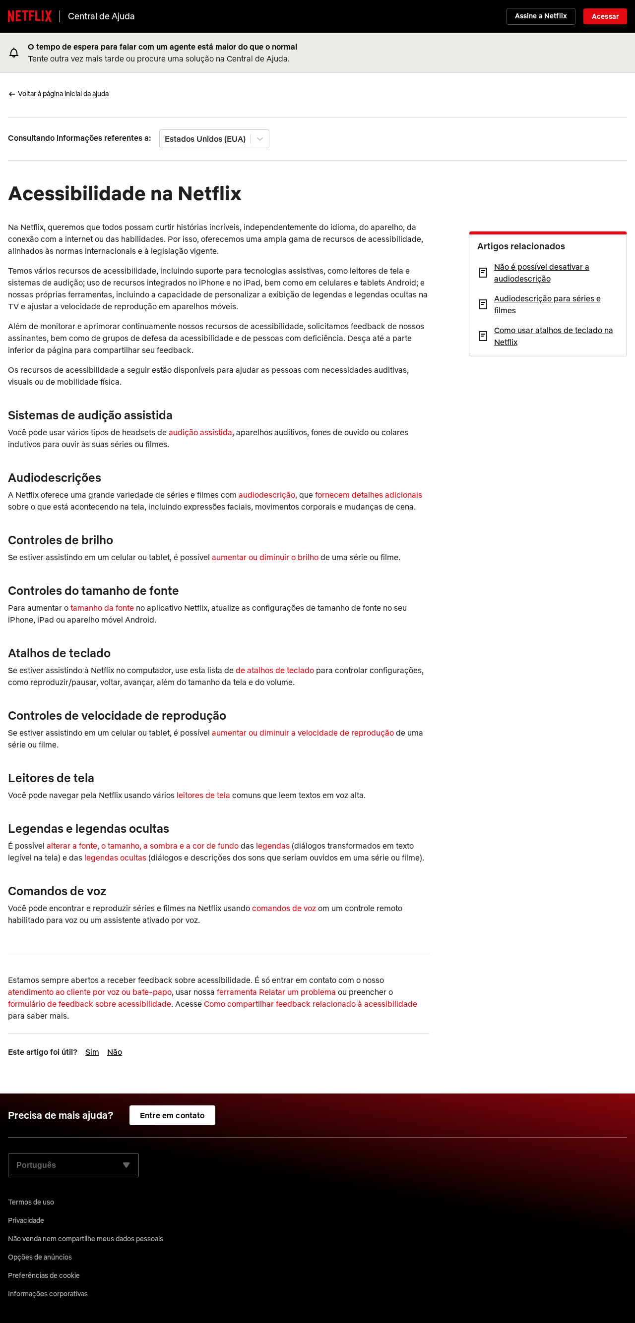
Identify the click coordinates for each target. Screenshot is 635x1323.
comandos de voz (284, 908)
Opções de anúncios (40, 1257)
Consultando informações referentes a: (79, 138)
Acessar (605, 16)
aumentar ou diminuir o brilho (266, 557)
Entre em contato (172, 1115)
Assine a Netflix (541, 15)
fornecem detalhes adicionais (368, 495)
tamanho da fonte (102, 608)
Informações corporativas (48, 1293)
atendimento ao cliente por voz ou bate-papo (90, 992)
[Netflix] (30, 16)
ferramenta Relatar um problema (276, 992)
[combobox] (166, 139)
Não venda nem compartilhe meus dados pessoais (85, 1238)
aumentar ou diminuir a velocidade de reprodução (303, 733)
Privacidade (26, 1220)
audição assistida (200, 432)
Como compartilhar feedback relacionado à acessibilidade (310, 1004)
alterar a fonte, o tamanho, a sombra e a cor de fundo (144, 846)
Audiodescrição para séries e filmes (547, 304)
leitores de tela (203, 795)
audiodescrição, (269, 495)
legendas (273, 846)
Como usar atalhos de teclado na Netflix (553, 336)
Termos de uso (31, 1202)
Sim (92, 1052)
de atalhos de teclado (275, 670)
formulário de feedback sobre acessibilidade (89, 1004)
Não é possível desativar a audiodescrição (541, 273)
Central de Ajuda (101, 16)
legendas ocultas (115, 858)
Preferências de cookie (44, 1275)
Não (114, 1052)
